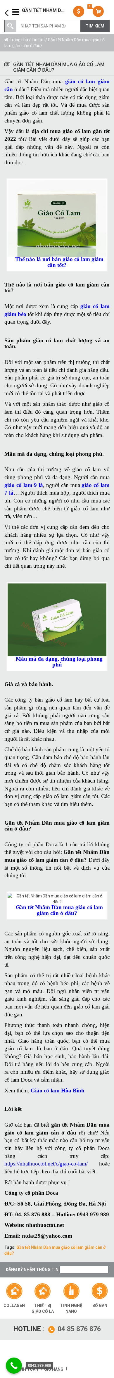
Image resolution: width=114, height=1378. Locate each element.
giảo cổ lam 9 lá (23, 485)
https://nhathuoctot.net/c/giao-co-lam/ (46, 1164)
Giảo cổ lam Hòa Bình (57, 1090)
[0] (99, 11)
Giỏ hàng (53, 1369)
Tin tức (38, 39)
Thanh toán (25, 1369)
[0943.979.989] (14, 1366)
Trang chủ (19, 39)
